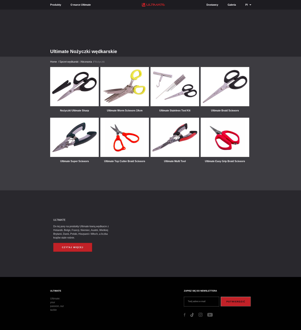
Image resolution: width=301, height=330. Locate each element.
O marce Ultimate (81, 4)
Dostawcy (212, 4)
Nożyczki (100, 61)
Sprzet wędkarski (69, 61)
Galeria (232, 4)
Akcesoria (86, 61)
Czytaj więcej (72, 247)
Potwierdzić (235, 301)
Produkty (55, 4)
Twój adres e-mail (196, 301)
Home (53, 61)
